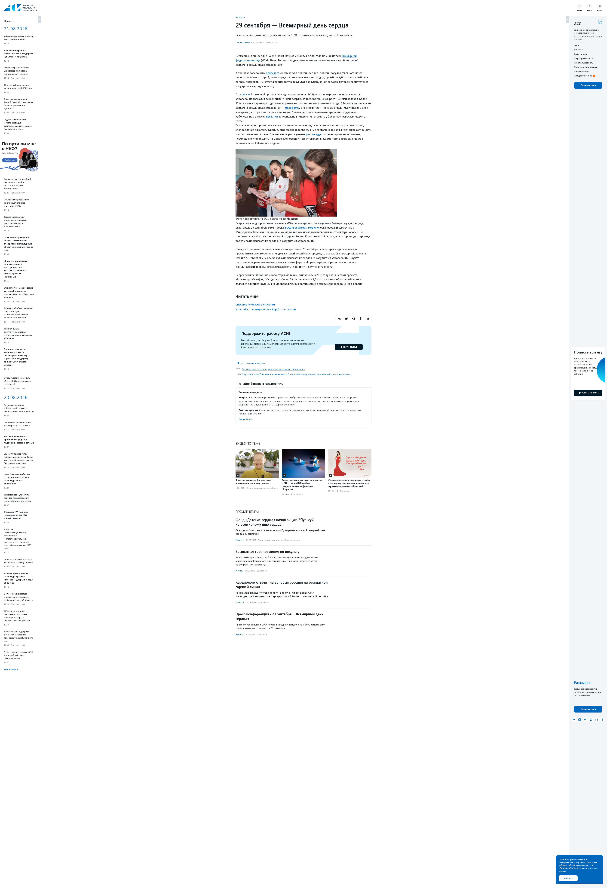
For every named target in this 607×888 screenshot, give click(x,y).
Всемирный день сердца (254, 369)
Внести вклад (349, 346)
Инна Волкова (243, 42)
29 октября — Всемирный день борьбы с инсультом (266, 309)
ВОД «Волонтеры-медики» (302, 227)
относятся (272, 73)
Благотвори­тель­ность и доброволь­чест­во (267, 488)
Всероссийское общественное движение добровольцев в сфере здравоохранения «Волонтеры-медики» (296, 374)
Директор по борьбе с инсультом (255, 304)
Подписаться (588, 85)
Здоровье (257, 42)
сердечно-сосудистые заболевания (286, 369)
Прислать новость (583, 62)
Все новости (11, 669)
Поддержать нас (583, 76)
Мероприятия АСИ (584, 58)
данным (245, 94)
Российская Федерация (253, 363)
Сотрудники (580, 54)
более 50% (292, 107)
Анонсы (239, 571)
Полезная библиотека (586, 67)
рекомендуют (315, 134)
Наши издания (581, 71)
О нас (577, 45)
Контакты (579, 49)
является (272, 116)
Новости (240, 17)
